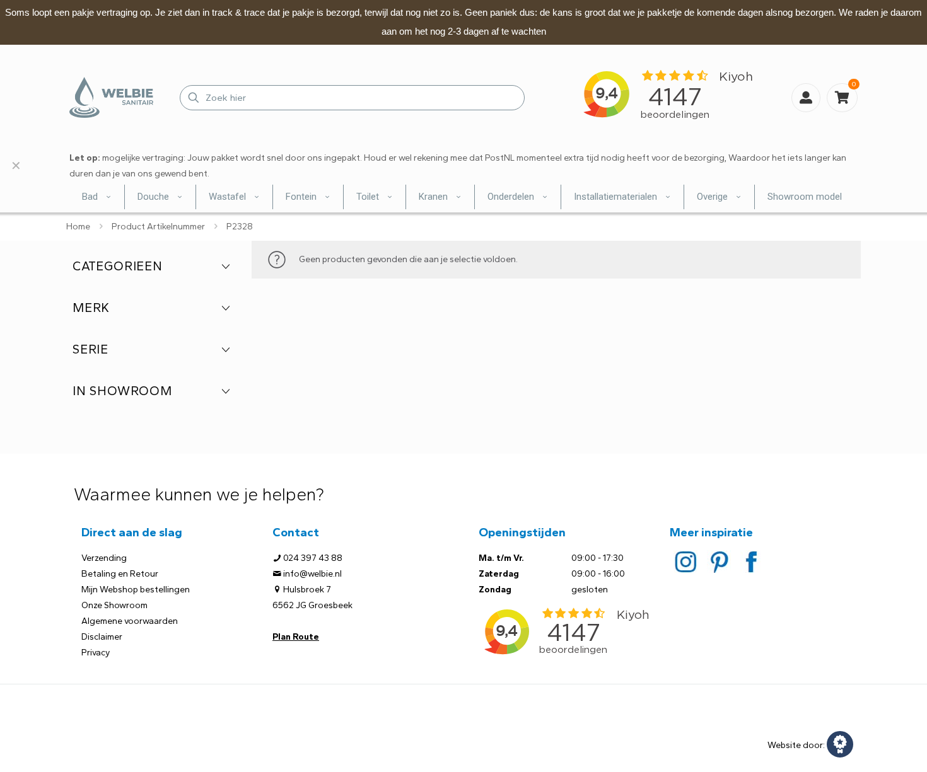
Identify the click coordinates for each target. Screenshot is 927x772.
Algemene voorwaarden (129, 621)
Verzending (104, 558)
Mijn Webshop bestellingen (135, 589)
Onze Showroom (114, 605)
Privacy (95, 652)
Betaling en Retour (119, 573)
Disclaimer (101, 636)
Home (78, 226)
